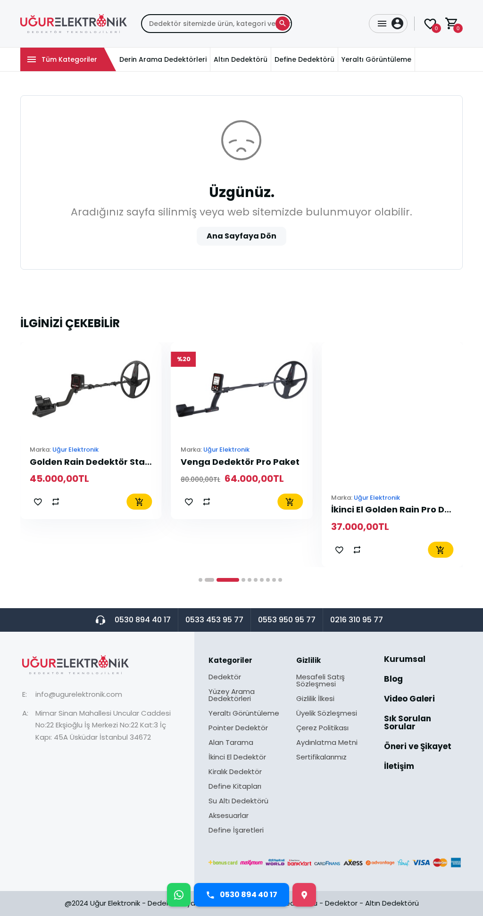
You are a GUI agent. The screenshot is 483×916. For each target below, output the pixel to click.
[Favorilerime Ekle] (38, 502)
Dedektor (341, 903)
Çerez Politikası (322, 728)
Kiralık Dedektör (235, 772)
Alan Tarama (230, 743)
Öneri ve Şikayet (417, 747)
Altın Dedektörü (392, 903)
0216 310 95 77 (356, 619)
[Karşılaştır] (56, 502)
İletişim (399, 766)
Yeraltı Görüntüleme (243, 714)
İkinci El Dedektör (237, 757)
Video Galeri (409, 699)
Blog (393, 680)
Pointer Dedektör (238, 728)
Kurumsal (404, 660)
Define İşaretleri (236, 829)
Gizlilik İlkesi (315, 699)
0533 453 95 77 (214, 619)
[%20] (241, 388)
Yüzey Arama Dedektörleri (231, 695)
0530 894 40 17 (143, 619)
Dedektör (224, 677)
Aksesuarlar (228, 816)
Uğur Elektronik (75, 449)
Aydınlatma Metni (327, 743)
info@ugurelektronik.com (78, 694)
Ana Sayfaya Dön (241, 236)
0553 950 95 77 (287, 619)
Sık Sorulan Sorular (407, 723)
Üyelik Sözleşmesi (326, 714)
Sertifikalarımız (321, 756)
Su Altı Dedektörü (238, 801)
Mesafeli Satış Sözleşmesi (320, 681)
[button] (200, 580)
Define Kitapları (234, 787)
